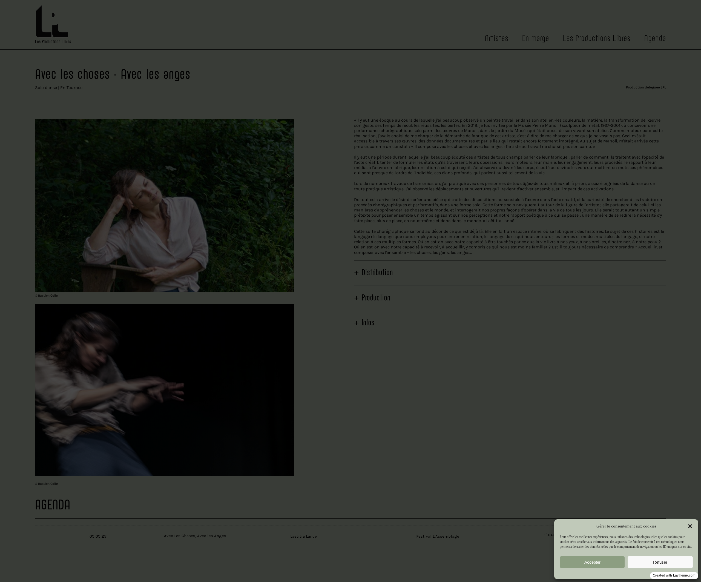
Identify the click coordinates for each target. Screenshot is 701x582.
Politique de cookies (626, 573)
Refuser (660, 562)
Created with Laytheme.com (674, 575)
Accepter (592, 562)
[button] (690, 526)
